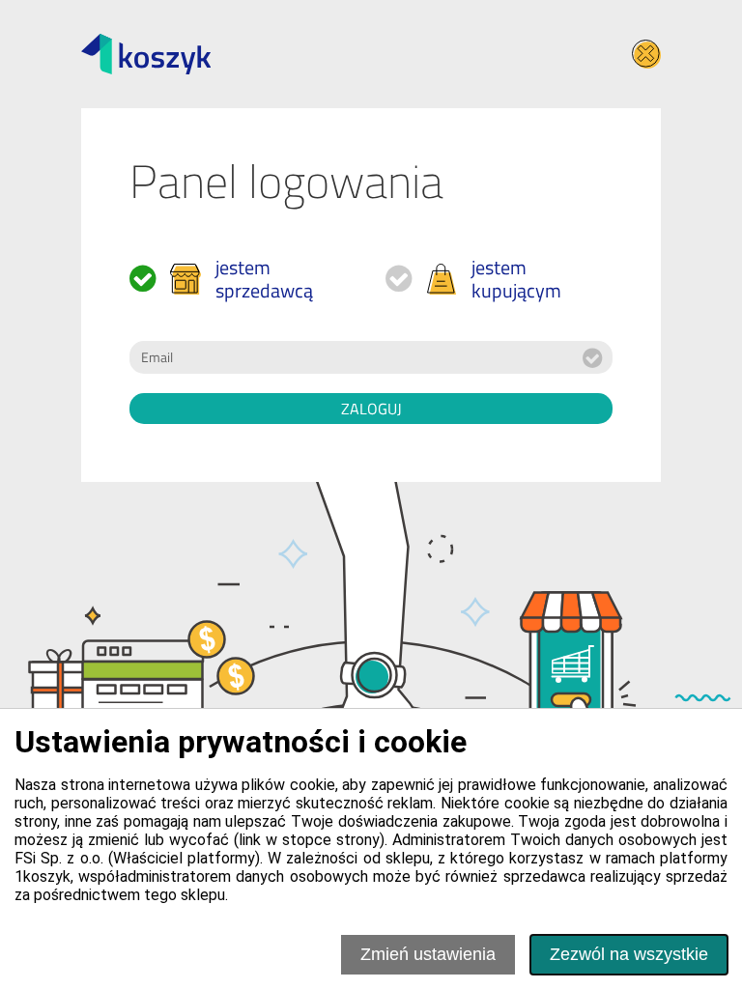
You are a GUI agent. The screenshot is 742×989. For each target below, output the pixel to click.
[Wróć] (646, 54)
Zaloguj (371, 408)
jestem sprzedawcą (264, 279)
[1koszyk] (146, 54)
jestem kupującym (516, 279)
